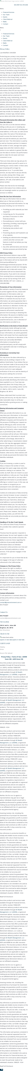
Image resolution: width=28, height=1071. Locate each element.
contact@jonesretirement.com (10, 602)
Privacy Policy (5, 657)
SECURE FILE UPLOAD (21, 5)
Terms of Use (16, 657)
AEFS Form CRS (18, 659)
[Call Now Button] (1, 1070)
